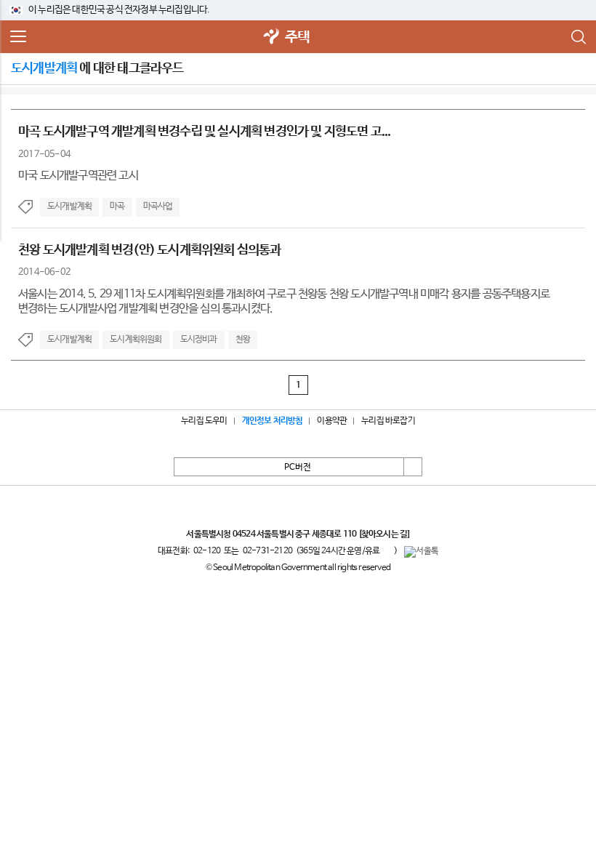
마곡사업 (158, 206)
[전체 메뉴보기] (18, 37)
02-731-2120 (267, 551)
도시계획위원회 (135, 339)
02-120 (206, 551)
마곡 (117, 206)
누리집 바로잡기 (388, 421)
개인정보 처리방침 (272, 421)
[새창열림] (272, 37)
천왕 (242, 339)
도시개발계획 (69, 206)
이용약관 (332, 421)
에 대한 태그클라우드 (97, 68)
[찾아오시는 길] (384, 534)
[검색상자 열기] (578, 37)
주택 (297, 37)
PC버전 (297, 467)
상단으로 (412, 466)
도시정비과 (198, 339)
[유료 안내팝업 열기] (386, 551)
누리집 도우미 (204, 421)
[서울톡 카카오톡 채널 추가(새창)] (421, 552)
